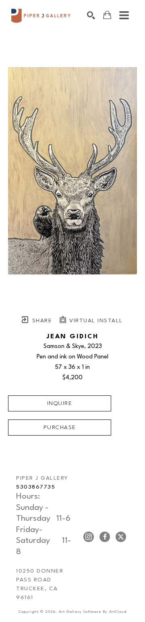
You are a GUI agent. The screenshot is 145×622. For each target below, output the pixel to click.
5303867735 (35, 487)
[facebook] (104, 537)
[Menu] (124, 15)
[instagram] (88, 537)
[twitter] (121, 537)
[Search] (91, 15)
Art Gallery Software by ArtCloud (92, 612)
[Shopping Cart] (107, 15)
